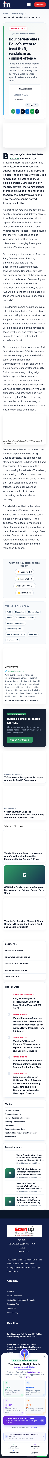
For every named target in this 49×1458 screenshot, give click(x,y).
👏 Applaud (24, 593)
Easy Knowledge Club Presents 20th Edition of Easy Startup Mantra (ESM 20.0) (24, 1335)
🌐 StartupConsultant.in (14, 671)
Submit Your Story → (19, 740)
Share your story (14, 951)
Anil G (9, 612)
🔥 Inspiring (24, 572)
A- (28, 105)
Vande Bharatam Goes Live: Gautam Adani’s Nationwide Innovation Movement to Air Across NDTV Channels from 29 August (28, 1025)
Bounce (14, 158)
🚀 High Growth (24, 586)
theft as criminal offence (16, 634)
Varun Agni (33, 634)
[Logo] (7, 4)
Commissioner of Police (25, 618)
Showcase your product (17, 957)
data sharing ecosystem (15, 623)
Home (5, 13)
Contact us (11, 944)
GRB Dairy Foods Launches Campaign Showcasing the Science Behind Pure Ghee (27, 1064)
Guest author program (17, 964)
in (27, 111)
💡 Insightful (24, 579)
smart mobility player (14, 629)
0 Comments (19, 99)
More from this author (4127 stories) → (22, 700)
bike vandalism (33, 612)
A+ (36, 105)
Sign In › (34, 1427)
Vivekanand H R (12, 640)
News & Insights (19, 13)
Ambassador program (16, 970)
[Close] (44, 1356)
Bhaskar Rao (19, 612)
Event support (12, 977)
